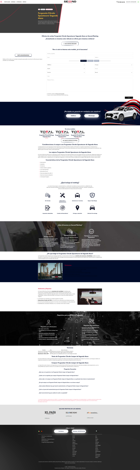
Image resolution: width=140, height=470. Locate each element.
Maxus (96, 457)
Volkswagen (98, 445)
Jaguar (73, 442)
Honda (73, 440)
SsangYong (74, 443)
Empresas (13, 1)
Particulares (7, 1)
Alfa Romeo (97, 451)
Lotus (73, 456)
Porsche (97, 442)
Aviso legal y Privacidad (69, 468)
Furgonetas (43, 9)
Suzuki (73, 448)
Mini (96, 437)
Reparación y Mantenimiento (48, 439)
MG (96, 436)
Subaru (74, 446)
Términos (83, 468)
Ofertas (24, 1)
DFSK (96, 448)
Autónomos (19, 1)
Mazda (96, 439)
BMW (73, 436)
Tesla (73, 449)
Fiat (73, 439)
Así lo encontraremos (23, 55)
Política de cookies (77, 468)
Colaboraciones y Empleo (59, 468)
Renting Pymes (45, 440)
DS (96, 452)
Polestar (74, 454)
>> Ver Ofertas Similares (70, 43)
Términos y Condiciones (47, 436)
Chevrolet (74, 451)
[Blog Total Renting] (99, 431)
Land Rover (97, 454)
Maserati (74, 452)
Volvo (96, 446)
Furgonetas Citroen (49, 9)
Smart (73, 445)
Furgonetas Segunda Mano (47, 442)
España (43, 437)
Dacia (73, 437)
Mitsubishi (97, 456)
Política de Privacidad (60, 93)
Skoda (96, 443)
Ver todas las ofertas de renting (70, 140)
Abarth (96, 449)
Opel (96, 440)
